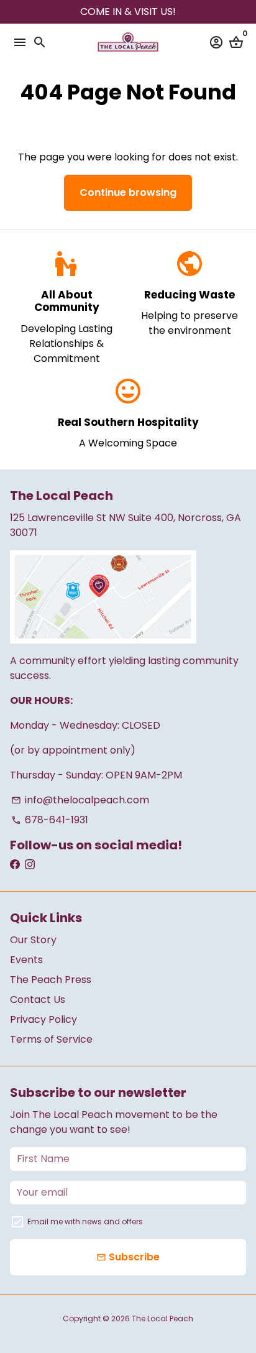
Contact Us (37, 999)
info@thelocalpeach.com (80, 800)
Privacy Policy (43, 1019)
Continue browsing (128, 192)
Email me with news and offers (85, 1221)
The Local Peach (162, 1318)
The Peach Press (50, 979)
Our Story (33, 940)
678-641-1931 (49, 820)
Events (26, 960)
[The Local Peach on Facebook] (15, 864)
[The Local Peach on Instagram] (30, 864)
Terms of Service (51, 1039)
